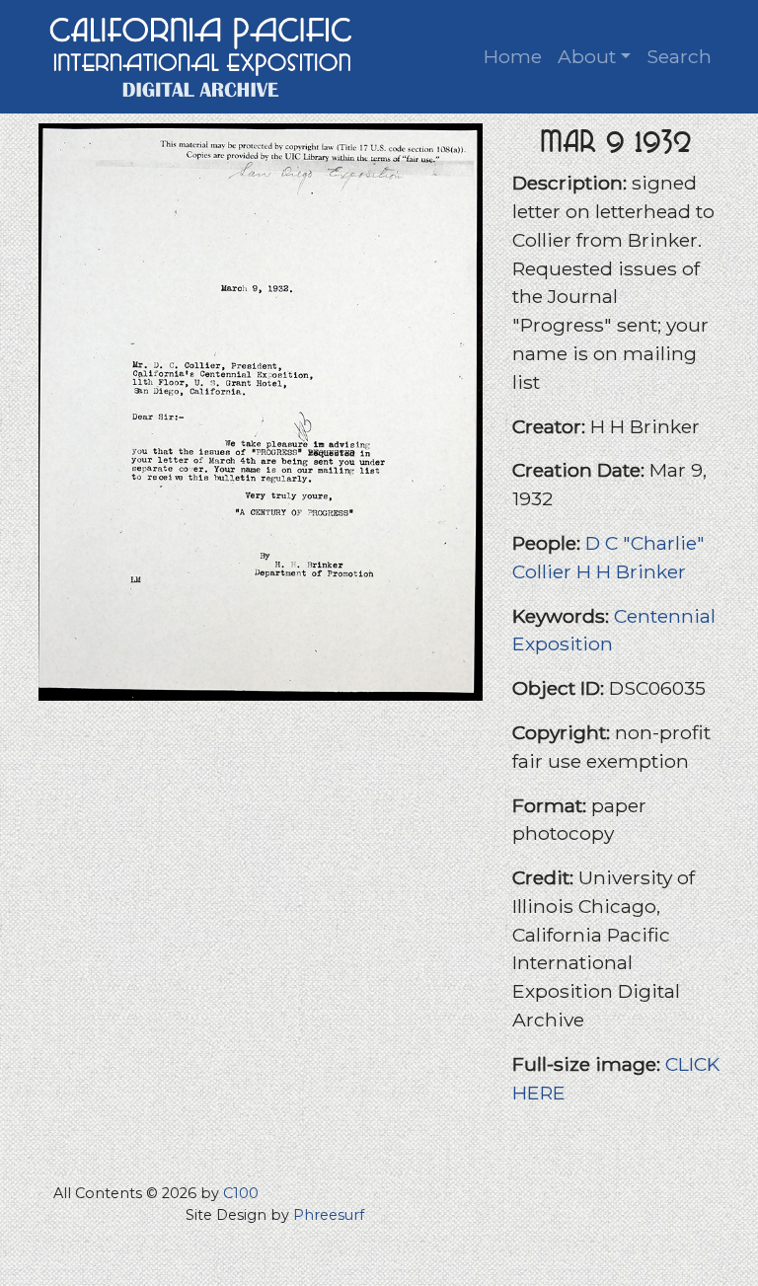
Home (513, 56)
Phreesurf (328, 1215)
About (587, 56)
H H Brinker (631, 571)
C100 (241, 1193)
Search (679, 56)
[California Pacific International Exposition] (201, 54)
